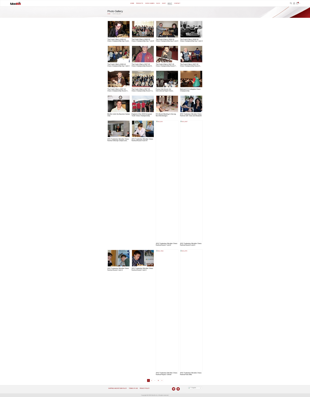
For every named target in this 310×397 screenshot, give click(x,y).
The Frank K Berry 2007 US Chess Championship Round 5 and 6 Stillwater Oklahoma (190, 65)
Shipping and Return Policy (117, 388)
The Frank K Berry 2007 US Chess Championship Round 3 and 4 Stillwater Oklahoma (117, 90)
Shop (164, 3)
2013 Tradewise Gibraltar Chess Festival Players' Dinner (166, 373)
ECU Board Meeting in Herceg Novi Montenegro (166, 115)
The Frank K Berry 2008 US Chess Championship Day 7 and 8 (143, 40)
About (170, 3)
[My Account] (294, 3)
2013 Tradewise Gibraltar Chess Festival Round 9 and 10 (142, 140)
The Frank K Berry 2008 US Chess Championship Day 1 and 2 (118, 65)
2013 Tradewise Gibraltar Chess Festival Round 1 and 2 (142, 269)
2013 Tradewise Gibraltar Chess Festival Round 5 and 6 (191, 244)
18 (158, 380)
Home (132, 3)
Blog (158, 3)
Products (139, 3)
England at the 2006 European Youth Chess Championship (142, 115)
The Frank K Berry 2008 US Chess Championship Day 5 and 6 (167, 40)
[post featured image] (118, 29)
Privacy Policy (145, 388)
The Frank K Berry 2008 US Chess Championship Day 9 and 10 (118, 40)
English (193, 387)
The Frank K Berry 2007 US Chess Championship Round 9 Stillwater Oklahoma (142, 65)
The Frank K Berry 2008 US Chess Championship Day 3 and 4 (191, 40)
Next (161, 380)
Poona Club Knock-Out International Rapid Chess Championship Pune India (164, 90)
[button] (291, 3)
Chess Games (150, 3)
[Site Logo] (15, 3)
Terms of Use (133, 388)
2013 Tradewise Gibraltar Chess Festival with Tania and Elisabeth (191, 115)
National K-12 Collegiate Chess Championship (190, 90)
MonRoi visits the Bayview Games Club (118, 115)
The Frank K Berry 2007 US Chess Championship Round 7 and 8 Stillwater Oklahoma (166, 65)
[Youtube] (173, 389)
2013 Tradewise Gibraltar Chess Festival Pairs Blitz (191, 373)
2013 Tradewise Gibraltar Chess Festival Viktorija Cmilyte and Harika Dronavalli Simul (118, 140)
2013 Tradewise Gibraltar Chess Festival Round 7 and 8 (166, 244)
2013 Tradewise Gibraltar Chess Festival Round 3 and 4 (118, 269)
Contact (177, 3)
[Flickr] (178, 389)
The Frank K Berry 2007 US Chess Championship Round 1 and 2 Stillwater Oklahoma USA (143, 90)
